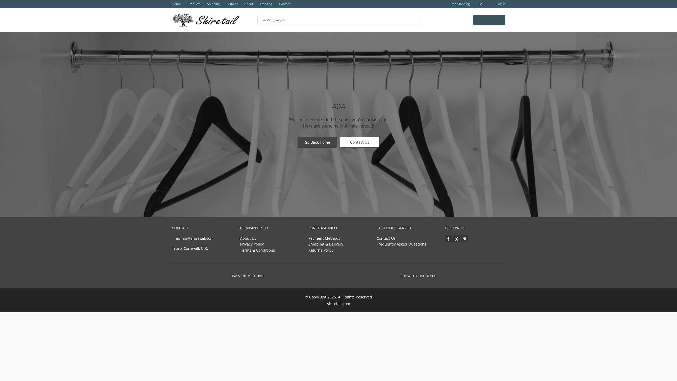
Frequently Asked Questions (401, 244)
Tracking (266, 4)
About (248, 4)
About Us (248, 238)
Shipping (213, 4)
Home (176, 4)
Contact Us (359, 142)
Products (193, 4)
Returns (232, 4)
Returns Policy (320, 250)
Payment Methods (324, 238)
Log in (500, 4)
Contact (284, 4)
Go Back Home (317, 142)
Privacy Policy (252, 244)
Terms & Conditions (257, 250)
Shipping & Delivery (325, 244)
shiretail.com (338, 303)
